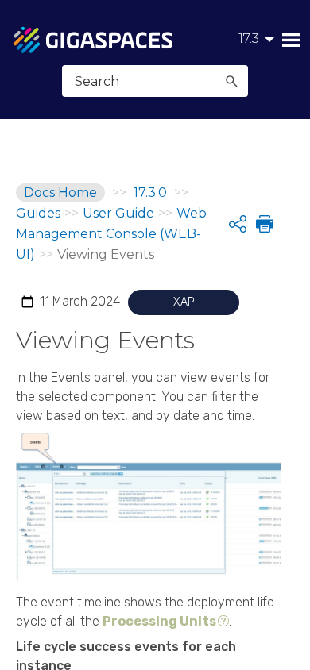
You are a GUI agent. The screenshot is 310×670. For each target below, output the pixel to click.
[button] (231, 81)
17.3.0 (150, 192)
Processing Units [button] (159, 621)
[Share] (237, 224)
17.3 (248, 38)
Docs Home (60, 192)
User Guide (118, 213)
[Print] (263, 224)
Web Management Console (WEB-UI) (111, 234)
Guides (38, 213)
